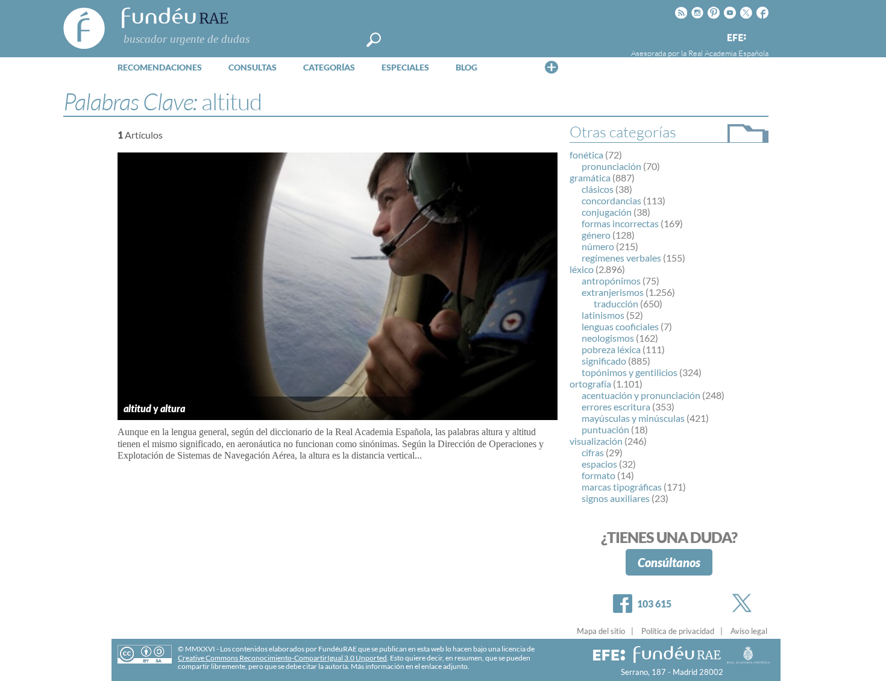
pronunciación (611, 166)
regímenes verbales (621, 257)
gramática (590, 177)
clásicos (598, 189)
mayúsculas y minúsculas (633, 418)
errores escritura (616, 406)
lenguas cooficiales (620, 326)
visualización (596, 441)
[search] (373, 40)
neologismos (608, 338)
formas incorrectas (620, 223)
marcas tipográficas (622, 486)
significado (604, 360)
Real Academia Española (728, 53)
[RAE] (760, 36)
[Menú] (551, 67)
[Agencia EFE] (736, 38)
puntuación (605, 429)
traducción (616, 303)
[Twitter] (744, 603)
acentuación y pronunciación (641, 395)
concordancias (611, 200)
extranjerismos (613, 292)
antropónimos (611, 280)
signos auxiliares (616, 498)
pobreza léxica (611, 349)
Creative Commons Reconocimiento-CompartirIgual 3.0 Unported (282, 657)
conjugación (607, 212)
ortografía (590, 383)
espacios (599, 463)
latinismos (603, 315)
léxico (582, 269)
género (596, 234)
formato (598, 475)
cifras (593, 452)
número (598, 246)
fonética (586, 154)
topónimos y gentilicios (629, 372)
